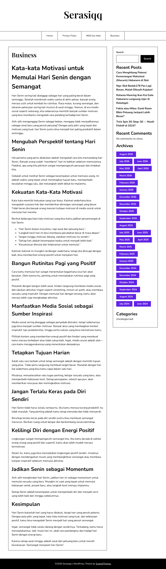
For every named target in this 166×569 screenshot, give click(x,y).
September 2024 (128, 289)
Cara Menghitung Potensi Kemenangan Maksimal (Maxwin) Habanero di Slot (132, 76)
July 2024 (124, 303)
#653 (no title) (93, 35)
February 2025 (127, 253)
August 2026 (126, 154)
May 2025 (124, 239)
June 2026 (142, 161)
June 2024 (142, 303)
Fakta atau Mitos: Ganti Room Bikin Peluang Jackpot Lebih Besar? (134, 112)
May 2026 (124, 168)
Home (50, 35)
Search (120, 52)
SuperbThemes (103, 563)
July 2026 (124, 161)
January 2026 (126, 189)
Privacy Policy (69, 35)
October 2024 (126, 282)
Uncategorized (124, 319)
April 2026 (143, 168)
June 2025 (142, 232)
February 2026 (127, 182)
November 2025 (127, 204)
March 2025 (125, 246)
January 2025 (126, 261)
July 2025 (124, 232)
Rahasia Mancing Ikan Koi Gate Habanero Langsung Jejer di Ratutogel (135, 99)
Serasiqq (83, 14)
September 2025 (128, 218)
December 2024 (127, 268)
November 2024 (127, 275)
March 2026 (125, 175)
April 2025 (143, 239)
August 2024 (126, 296)
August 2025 (126, 225)
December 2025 (127, 196)
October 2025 (126, 211)
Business (114, 35)
